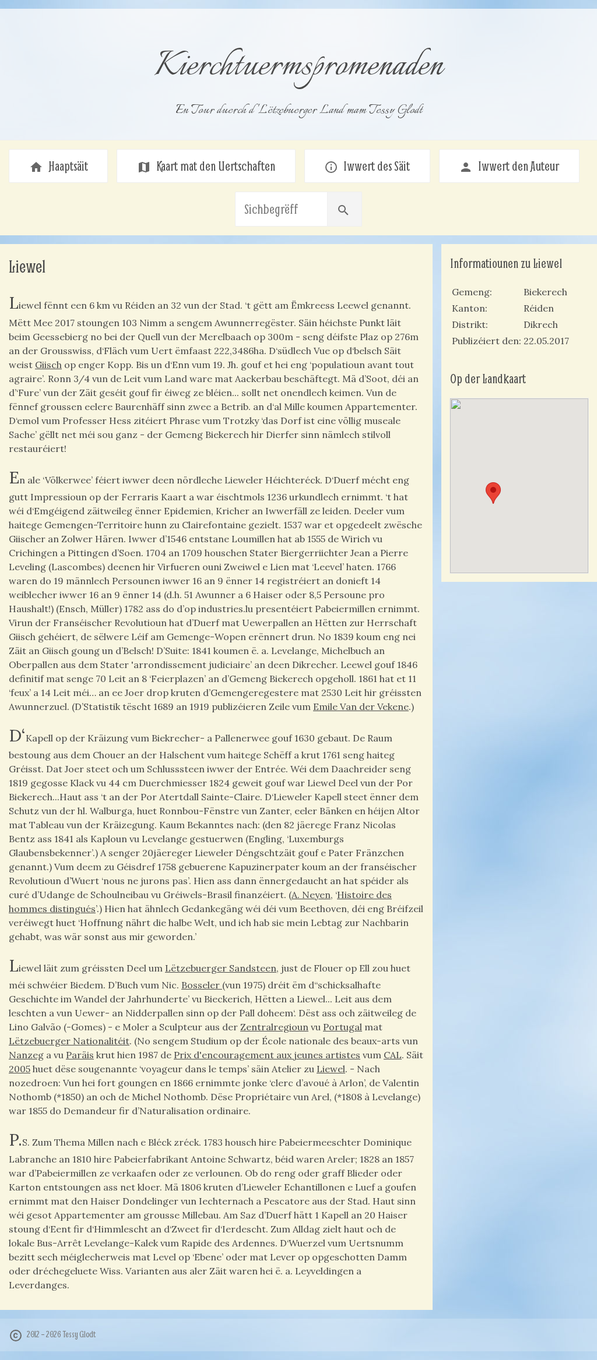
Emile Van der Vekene (361, 706)
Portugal (342, 1027)
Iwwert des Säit (367, 166)
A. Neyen (311, 894)
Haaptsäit (58, 166)
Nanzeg (26, 1055)
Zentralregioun (274, 1027)
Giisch (48, 364)
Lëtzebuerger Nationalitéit (69, 1041)
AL (396, 1055)
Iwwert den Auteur (509, 166)
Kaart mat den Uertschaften (206, 166)
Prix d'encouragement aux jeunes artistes (267, 1055)
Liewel (331, 1069)
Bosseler (201, 985)
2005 (19, 1069)
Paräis (80, 1055)
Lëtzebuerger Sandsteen (220, 968)
